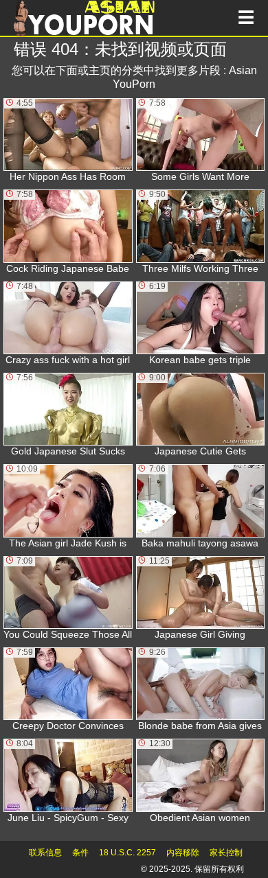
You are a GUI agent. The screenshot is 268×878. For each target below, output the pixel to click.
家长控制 (226, 852)
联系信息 (45, 852)
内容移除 (182, 852)
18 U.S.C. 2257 (127, 852)
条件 (80, 852)
